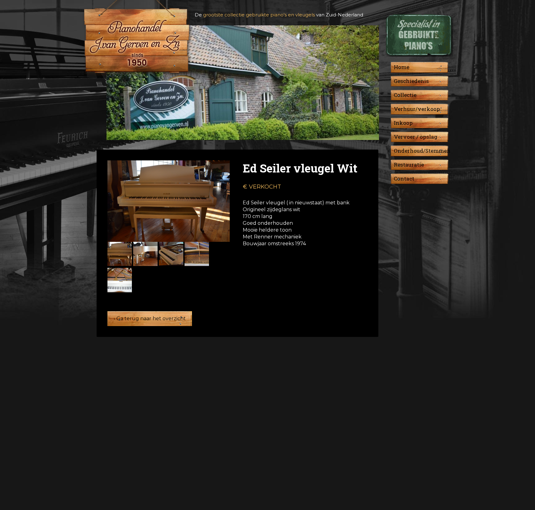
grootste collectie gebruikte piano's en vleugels (259, 15)
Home (401, 67)
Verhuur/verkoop (417, 108)
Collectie (405, 94)
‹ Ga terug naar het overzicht (150, 318)
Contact (404, 178)
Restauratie (409, 164)
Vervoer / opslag (415, 136)
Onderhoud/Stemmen (422, 150)
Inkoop (403, 122)
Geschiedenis (411, 81)
